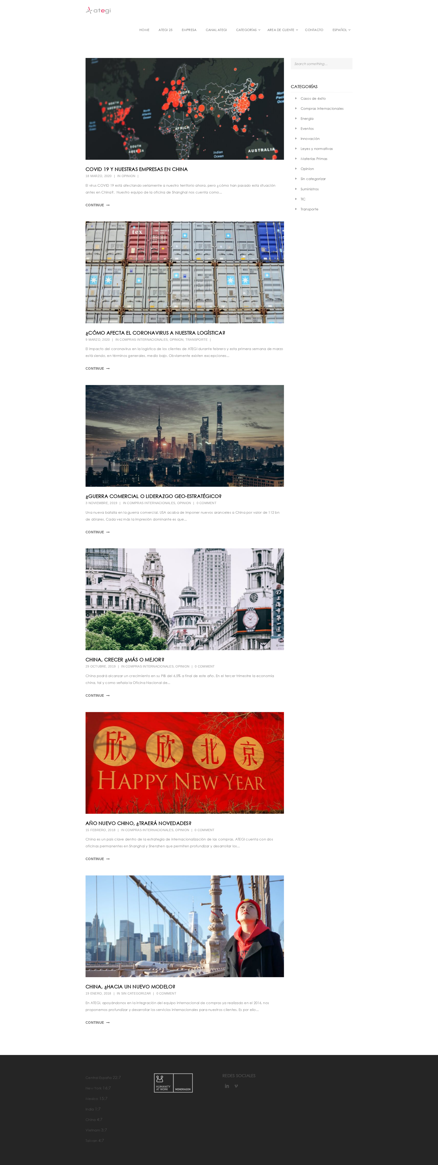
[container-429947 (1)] (185, 272)
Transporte (196, 339)
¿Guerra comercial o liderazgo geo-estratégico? (154, 496)
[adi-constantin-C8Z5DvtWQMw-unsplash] (185, 436)
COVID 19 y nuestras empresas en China (137, 169)
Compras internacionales (144, 339)
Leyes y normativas (317, 149)
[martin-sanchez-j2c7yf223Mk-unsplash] (185, 109)
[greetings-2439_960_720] (185, 763)
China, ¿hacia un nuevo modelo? (130, 987)
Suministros (310, 189)
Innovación (310, 138)
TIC (303, 199)
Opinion (129, 176)
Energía (307, 118)
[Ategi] (121, 10)
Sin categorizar (136, 993)
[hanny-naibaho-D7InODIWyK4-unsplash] (185, 599)
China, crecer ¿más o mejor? (125, 659)
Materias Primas (314, 159)
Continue (95, 205)
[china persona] (185, 926)
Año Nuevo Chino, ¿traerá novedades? (138, 823)
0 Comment (206, 503)
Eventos (307, 128)
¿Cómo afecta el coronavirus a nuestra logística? (155, 333)
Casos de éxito (313, 98)
